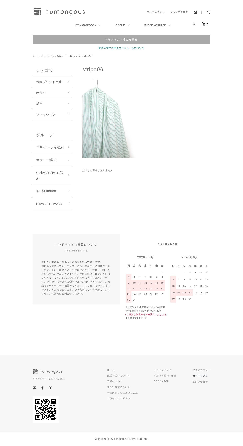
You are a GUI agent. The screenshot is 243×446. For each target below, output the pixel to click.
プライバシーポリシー (120, 398)
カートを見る (200, 375)
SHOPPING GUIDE (155, 25)
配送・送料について (118, 375)
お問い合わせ (200, 381)
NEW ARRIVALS (49, 203)
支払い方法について (118, 387)
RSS (156, 381)
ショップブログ (179, 12)
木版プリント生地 (49, 81)
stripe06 (87, 55)
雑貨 (39, 103)
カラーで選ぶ (46, 159)
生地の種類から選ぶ (50, 175)
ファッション (45, 114)
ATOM (165, 381)
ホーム (36, 55)
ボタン (41, 92)
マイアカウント (156, 12)
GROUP (120, 25)
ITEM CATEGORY (85, 25)
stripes (73, 55)
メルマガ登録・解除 (165, 375)
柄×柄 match (46, 190)
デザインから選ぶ (54, 55)
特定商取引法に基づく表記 (122, 392)
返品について (115, 381)
